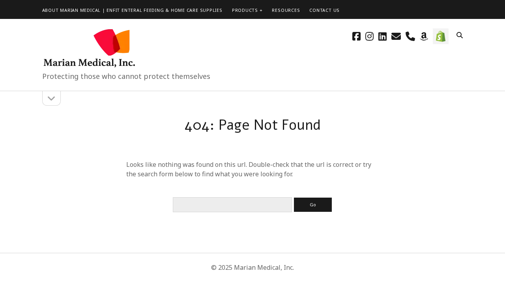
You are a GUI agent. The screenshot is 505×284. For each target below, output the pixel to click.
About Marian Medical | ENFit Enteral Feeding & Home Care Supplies (132, 10)
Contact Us (324, 10)
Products (245, 10)
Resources (286, 10)
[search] (460, 35)
